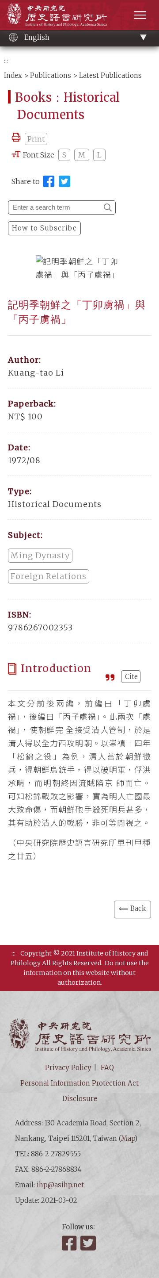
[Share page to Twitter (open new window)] (64, 181)
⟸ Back (132, 908)
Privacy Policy (68, 1067)
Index (13, 75)
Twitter (88, 1243)
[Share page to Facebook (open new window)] (48, 181)
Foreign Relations (49, 576)
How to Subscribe (44, 228)
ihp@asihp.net (60, 1185)
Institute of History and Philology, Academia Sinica (57, 14)
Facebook (70, 1243)
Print (36, 138)
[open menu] (140, 15)
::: (6, 61)
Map (128, 1138)
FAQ (107, 1067)
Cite (131, 676)
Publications (50, 75)
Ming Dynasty (40, 555)
